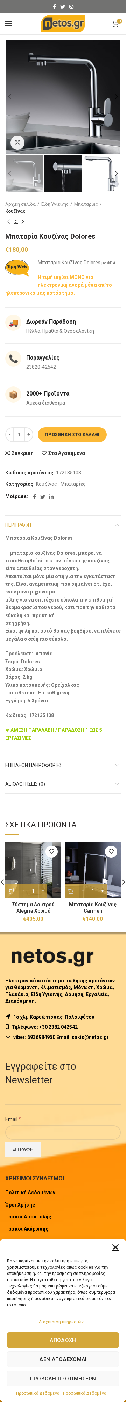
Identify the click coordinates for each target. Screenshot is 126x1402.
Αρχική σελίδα (20, 204)
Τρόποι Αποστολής (28, 1216)
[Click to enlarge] (17, 143)
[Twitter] (62, 6)
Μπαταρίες (86, 204)
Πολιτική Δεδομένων (30, 1192)
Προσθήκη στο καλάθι (72, 434)
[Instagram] (71, 6)
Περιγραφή (18, 525)
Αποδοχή (63, 1340)
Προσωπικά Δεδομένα (37, 1393)
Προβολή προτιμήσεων (63, 1378)
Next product (22, 221)
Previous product (8, 221)
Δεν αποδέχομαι (62, 1359)
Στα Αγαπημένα (66, 453)
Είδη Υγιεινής (55, 204)
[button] (115, 1247)
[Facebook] (54, 6)
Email (13, 1118)
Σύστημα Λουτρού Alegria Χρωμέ (33, 908)
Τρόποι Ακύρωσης (26, 1229)
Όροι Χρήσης (20, 1205)
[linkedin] (51, 496)
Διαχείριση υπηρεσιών (61, 1322)
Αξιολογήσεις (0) (25, 784)
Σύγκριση (23, 453)
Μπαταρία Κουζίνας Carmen (93, 908)
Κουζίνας (15, 211)
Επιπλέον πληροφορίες (33, 765)
